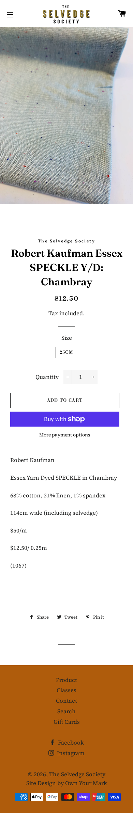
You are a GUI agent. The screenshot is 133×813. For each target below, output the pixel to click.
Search (66, 711)
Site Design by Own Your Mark (66, 783)
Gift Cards (67, 722)
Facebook (70, 742)
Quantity (47, 377)
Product (66, 680)
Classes (66, 690)
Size (66, 338)
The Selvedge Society (77, 774)
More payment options (64, 434)
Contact (66, 701)
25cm (66, 352)
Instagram (70, 753)
